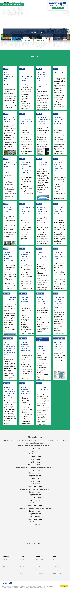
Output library (39, 566)
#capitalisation (41, 367)
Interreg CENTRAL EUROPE (9, 2)
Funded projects (39, 559)
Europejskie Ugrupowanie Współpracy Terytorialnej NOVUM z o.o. (9, 177)
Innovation (21, 559)
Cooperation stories (40, 563)
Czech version (35, 525)
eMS (54, 559)
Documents (55, 569)
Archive (27, 40)
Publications (38, 569)
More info (42, 587)
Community (55, 566)
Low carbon (22, 563)
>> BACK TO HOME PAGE (35, 543)
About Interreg (6, 559)
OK (64, 586)
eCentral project (41, 372)
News (4, 566)
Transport (21, 573)
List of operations (40, 573)
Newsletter (40, 40)
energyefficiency (41, 414)
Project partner (8, 172)
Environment (22, 566)
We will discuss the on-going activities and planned (43, 363)
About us (5, 563)
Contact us (5, 569)
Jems (54, 563)
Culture (21, 569)
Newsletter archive (57, 573)
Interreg (39, 396)
